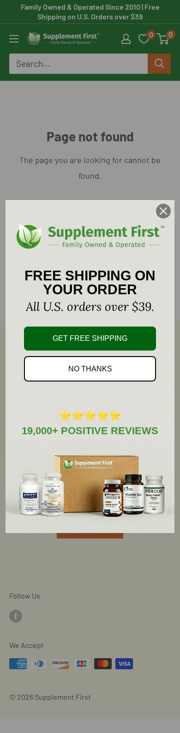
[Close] (163, 211)
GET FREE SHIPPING (90, 338)
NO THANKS (90, 369)
